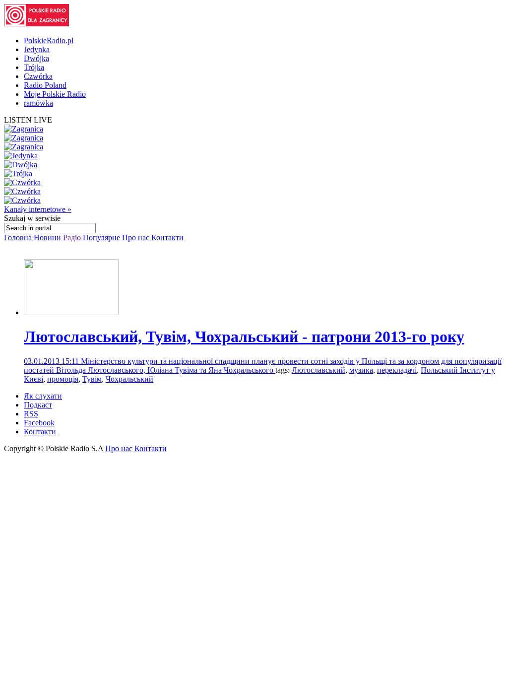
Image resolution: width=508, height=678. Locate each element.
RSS (31, 413)
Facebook (39, 422)
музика (361, 370)
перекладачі (397, 370)
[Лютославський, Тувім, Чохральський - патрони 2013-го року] (71, 312)
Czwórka (38, 76)
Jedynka (37, 49)
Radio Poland (45, 85)
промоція (62, 379)
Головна (19, 237)
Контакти (167, 237)
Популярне (102, 237)
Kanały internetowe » (37, 209)
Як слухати (43, 396)
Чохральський (129, 379)
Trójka (34, 67)
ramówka (38, 103)
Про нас (136, 237)
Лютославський (318, 370)
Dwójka (36, 58)
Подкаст (38, 405)
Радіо (73, 237)
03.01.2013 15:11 (52, 361)
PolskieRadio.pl (48, 40)
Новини (48, 237)
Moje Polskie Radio (55, 94)
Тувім (92, 379)
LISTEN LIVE (28, 120)
